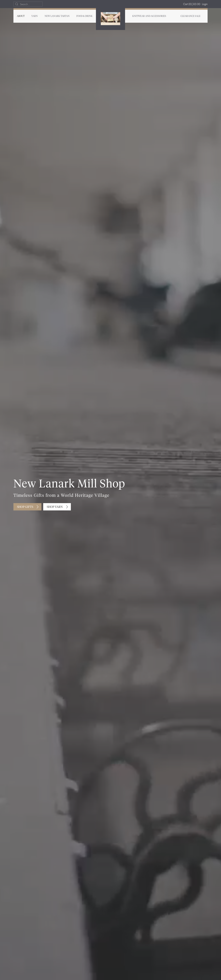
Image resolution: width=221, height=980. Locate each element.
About (21, 16)
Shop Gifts (25, 507)
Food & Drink (84, 16)
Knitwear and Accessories (149, 16)
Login (205, 4)
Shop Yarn (55, 507)
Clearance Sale (190, 16)
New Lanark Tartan (57, 16)
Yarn (34, 16)
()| (191, 4)
